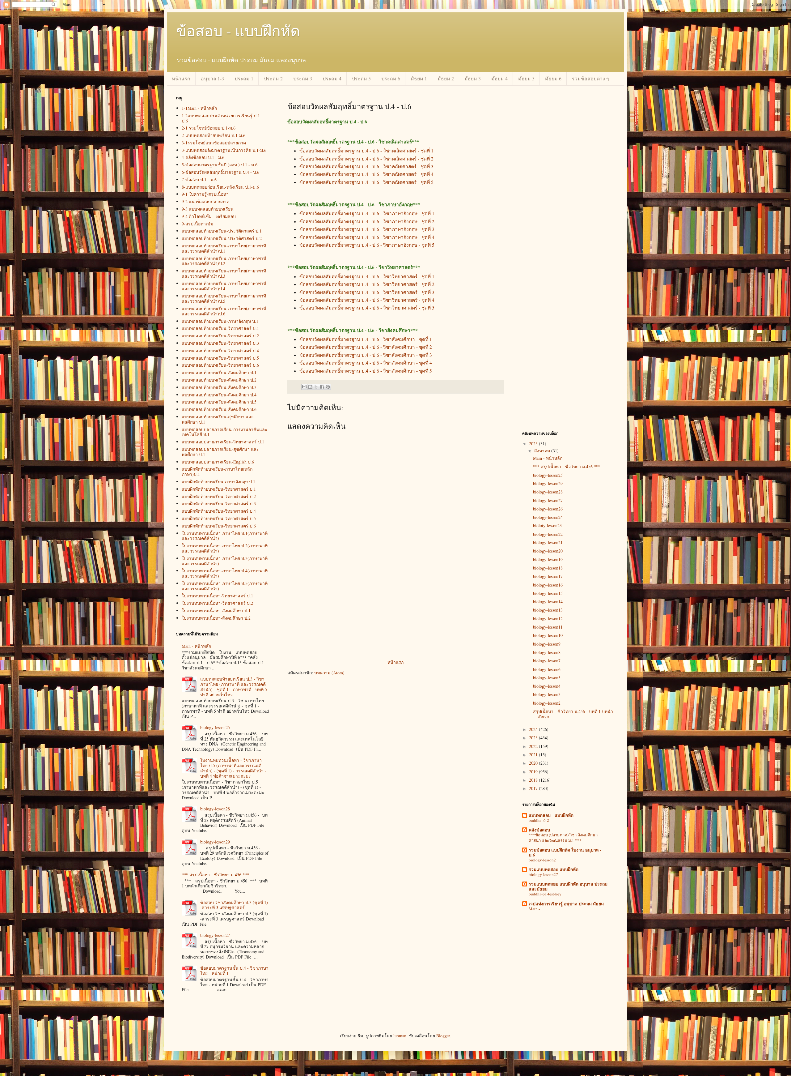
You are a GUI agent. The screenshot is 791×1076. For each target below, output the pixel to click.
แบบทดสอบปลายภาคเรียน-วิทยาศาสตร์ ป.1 (223, 442)
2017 (534, 788)
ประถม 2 (273, 78)
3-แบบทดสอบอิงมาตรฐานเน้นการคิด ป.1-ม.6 (224, 150)
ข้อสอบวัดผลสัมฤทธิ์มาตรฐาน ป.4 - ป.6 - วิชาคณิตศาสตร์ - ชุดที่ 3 (366, 166)
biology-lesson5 (546, 678)
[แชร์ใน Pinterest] (328, 387)
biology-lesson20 (548, 551)
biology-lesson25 (215, 727)
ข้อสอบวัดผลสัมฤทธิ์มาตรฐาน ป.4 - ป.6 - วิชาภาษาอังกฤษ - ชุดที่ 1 (366, 213)
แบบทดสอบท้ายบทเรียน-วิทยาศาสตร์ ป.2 (220, 336)
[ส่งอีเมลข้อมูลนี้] (304, 387)
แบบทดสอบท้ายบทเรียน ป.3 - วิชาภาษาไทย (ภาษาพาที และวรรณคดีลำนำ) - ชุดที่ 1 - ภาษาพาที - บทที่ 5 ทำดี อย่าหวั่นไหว (233, 686)
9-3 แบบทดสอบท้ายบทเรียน (208, 209)
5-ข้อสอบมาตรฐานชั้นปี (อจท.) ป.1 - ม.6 (219, 165)
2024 (534, 729)
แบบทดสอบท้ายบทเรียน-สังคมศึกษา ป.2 (219, 380)
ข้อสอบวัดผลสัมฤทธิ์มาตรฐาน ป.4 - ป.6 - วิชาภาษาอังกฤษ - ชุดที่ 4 (366, 237)
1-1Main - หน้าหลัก (199, 108)
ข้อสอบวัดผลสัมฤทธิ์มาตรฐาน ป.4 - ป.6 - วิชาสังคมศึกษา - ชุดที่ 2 (365, 347)
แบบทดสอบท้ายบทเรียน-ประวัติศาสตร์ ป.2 (222, 238)
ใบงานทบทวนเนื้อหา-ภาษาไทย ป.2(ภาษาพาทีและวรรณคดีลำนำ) (225, 548)
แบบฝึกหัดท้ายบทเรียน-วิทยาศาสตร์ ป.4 (219, 511)
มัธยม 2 (446, 78)
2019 (534, 772)
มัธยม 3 (472, 78)
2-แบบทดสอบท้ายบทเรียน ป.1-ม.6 (213, 135)
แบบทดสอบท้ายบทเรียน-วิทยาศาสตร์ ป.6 (220, 365)
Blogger (443, 1036)
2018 (534, 780)
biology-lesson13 (548, 610)
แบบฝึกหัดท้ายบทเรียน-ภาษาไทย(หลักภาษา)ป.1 (217, 471)
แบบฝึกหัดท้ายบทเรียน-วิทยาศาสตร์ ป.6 (219, 526)
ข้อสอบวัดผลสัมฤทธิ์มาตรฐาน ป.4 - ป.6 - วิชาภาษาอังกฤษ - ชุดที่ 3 (366, 229)
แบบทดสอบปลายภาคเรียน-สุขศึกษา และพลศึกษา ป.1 (220, 451)
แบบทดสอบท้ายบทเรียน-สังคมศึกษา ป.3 (219, 387)
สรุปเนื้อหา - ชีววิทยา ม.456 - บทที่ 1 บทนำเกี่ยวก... (573, 713)
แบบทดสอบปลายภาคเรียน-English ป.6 (218, 462)
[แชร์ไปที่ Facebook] (322, 387)
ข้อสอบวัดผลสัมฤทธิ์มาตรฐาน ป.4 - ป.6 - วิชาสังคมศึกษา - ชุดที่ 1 (365, 339)
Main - (534, 909)
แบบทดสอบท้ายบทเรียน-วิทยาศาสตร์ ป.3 (220, 343)
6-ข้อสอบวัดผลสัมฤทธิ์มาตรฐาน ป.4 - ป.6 (220, 172)
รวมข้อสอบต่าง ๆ (590, 78)
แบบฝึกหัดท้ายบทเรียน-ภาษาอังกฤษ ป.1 (218, 482)
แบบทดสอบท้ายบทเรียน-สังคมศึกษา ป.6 (219, 409)
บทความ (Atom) (329, 673)
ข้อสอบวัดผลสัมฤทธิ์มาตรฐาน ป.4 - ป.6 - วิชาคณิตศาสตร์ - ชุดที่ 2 (366, 159)
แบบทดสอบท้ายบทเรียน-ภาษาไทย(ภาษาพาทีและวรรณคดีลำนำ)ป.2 (224, 261)
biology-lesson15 (548, 593)
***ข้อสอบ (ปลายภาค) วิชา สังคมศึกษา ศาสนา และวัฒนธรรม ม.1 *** (563, 837)
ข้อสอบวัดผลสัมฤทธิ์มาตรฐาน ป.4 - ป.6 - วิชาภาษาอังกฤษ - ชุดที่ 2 (366, 221)
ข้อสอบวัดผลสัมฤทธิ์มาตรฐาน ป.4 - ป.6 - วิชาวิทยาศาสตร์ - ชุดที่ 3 (366, 292)
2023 (534, 738)
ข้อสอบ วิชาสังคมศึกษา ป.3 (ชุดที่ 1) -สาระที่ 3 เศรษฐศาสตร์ (234, 905)
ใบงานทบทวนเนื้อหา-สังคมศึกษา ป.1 (216, 610)
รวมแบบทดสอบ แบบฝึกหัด (553, 869)
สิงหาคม (542, 451)
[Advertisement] (395, 612)
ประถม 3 (302, 78)
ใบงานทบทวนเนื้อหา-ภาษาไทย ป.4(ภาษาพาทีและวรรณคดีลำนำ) (225, 573)
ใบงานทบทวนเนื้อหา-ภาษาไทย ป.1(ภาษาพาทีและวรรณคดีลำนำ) (225, 535)
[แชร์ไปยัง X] (316, 387)
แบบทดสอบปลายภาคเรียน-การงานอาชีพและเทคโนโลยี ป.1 (224, 432)
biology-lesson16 (548, 585)
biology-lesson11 (548, 627)
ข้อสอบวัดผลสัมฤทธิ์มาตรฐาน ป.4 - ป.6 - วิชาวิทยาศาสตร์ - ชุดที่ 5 (366, 308)
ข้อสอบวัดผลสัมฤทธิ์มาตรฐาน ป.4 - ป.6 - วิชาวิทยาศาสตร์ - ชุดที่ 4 (366, 300)
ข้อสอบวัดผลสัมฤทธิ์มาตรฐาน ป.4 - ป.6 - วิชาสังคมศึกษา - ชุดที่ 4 (365, 363)
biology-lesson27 (215, 935)
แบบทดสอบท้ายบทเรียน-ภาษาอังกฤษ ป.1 (220, 321)
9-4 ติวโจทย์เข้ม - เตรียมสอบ (209, 216)
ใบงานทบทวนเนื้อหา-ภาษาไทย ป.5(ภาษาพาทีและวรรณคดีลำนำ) (225, 585)
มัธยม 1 (419, 78)
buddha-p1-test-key (545, 894)
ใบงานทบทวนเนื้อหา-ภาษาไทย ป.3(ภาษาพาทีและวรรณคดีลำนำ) (225, 560)
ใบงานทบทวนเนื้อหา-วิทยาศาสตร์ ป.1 (217, 596)
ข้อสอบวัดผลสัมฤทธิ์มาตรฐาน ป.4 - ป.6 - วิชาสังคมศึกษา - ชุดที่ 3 (365, 355)
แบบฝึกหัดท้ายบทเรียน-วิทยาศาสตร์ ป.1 (219, 489)
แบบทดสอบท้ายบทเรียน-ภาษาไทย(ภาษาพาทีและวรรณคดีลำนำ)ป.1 (224, 248)
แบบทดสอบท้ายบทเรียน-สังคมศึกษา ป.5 (219, 402)
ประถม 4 (332, 78)
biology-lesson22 (548, 534)
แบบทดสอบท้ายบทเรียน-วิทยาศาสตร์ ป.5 (220, 358)
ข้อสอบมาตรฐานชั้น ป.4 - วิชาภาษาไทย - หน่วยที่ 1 (234, 970)
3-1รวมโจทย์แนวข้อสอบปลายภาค (214, 143)
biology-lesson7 (546, 661)
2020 (534, 763)
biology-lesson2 (546, 703)
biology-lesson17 (548, 576)
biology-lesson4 (546, 686)
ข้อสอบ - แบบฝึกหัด (238, 30)
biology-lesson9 (546, 644)
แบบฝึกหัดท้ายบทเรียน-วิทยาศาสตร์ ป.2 (219, 496)
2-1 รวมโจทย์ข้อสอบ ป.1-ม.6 (208, 128)
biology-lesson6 (546, 669)
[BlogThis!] (310, 387)
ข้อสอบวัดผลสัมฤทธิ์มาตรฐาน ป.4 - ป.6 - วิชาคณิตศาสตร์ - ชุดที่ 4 (366, 174)
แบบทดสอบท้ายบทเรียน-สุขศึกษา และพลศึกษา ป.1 (218, 419)
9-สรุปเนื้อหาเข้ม (197, 224)
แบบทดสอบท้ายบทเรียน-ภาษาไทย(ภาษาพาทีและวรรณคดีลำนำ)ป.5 (224, 298)
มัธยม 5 (526, 78)
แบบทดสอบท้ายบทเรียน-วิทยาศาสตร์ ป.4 (220, 350)
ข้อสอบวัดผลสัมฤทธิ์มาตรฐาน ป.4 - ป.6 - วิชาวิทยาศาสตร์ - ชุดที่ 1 (366, 276)
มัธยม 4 (499, 78)
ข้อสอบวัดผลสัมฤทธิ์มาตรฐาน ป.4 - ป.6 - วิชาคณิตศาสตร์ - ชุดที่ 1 (366, 150)
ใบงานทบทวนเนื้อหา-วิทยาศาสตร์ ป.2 (217, 603)
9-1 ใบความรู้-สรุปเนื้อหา (205, 194)
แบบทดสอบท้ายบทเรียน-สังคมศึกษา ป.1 (219, 372)
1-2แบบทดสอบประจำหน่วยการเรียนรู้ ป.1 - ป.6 (222, 118)
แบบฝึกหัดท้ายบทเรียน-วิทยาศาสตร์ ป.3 (219, 503)
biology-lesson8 (546, 652)
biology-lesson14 (548, 601)
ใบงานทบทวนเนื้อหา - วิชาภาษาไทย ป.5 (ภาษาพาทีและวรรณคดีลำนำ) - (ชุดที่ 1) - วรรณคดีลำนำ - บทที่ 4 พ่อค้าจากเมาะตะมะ (233, 768)
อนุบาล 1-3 (212, 78)
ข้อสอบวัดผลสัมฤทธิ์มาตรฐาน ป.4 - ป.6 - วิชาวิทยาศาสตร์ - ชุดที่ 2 (366, 284)
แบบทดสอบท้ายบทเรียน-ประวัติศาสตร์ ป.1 (222, 231)
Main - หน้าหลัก (196, 646)
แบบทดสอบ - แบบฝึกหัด (551, 815)
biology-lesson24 (548, 517)
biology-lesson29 (215, 842)
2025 (534, 443)
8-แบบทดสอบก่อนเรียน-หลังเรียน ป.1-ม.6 (220, 187)
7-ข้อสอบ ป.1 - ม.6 (199, 179)
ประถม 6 (390, 78)
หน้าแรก (181, 78)
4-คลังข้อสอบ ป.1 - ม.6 (203, 157)
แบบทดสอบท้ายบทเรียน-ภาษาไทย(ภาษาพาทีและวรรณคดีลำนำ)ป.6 (224, 311)
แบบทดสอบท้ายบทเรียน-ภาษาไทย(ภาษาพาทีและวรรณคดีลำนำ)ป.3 (224, 273)
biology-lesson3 (546, 694)
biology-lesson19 (548, 559)
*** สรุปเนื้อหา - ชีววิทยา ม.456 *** (215, 874)
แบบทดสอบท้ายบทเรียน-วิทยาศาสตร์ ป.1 (220, 328)
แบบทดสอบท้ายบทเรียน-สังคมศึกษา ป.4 (219, 395)
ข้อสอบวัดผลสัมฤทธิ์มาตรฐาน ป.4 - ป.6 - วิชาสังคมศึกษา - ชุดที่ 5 (365, 371)
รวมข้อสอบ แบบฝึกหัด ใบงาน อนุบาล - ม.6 (565, 852)
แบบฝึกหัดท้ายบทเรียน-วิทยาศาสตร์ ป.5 (219, 518)
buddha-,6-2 (539, 820)
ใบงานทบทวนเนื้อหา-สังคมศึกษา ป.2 (216, 618)
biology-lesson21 (548, 542)
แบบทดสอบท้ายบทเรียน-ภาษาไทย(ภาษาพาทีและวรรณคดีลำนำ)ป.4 (224, 286)
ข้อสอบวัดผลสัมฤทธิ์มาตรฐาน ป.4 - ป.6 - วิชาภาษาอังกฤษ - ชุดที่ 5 (366, 245)
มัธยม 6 (553, 78)
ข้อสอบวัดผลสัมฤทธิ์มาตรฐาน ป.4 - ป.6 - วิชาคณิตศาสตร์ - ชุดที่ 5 (366, 182)
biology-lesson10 (548, 635)
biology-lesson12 (548, 618)
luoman (399, 1036)
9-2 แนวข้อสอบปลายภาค (205, 201)
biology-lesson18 (548, 568)
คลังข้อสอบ (539, 829)
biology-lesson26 (548, 509)
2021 (534, 755)
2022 (534, 746)
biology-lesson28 (215, 809)
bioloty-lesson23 (547, 525)
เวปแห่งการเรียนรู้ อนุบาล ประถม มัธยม (566, 903)
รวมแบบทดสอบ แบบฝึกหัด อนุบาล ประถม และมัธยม (568, 886)
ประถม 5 (361, 78)
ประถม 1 (244, 78)
